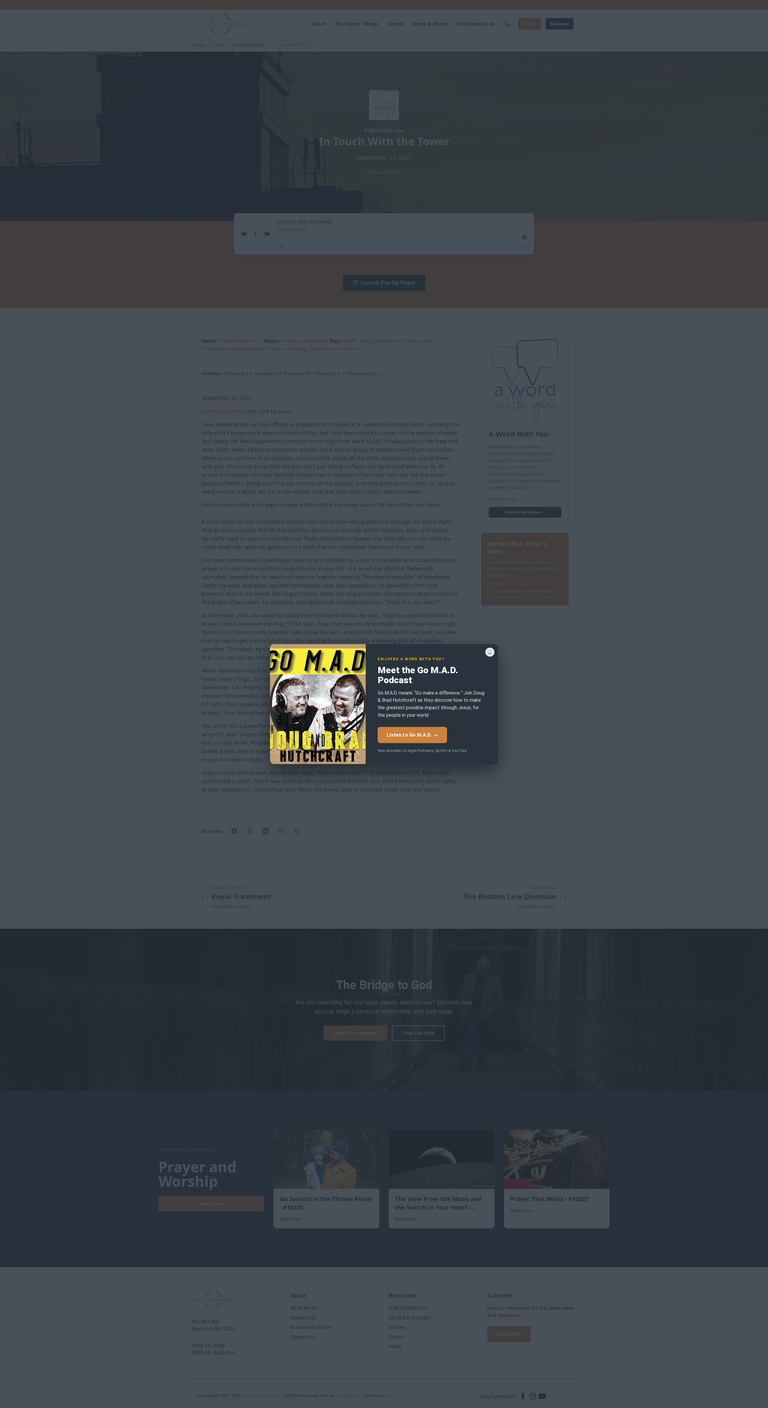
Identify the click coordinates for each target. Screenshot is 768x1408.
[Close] (489, 651)
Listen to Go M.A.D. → (412, 734)
